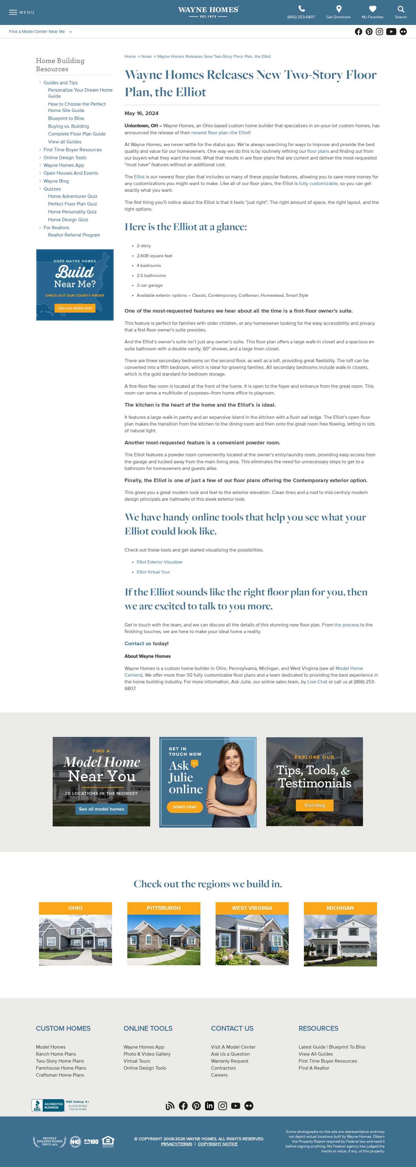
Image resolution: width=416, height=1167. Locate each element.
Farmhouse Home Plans (61, 1068)
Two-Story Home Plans (60, 1061)
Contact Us (232, 1028)
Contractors (223, 1068)
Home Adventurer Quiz (72, 196)
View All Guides (316, 1054)
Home (130, 56)
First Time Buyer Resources (73, 150)
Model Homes (50, 1047)
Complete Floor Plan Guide (77, 134)
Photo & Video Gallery (147, 1054)
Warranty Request (230, 1061)
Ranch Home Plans (56, 1054)
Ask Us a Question (230, 1054)
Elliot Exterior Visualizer (160, 562)
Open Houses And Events (71, 173)
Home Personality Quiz (72, 212)
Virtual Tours (137, 1061)
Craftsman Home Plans (60, 1075)
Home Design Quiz (68, 220)
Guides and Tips (61, 83)
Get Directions (338, 17)
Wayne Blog (56, 181)
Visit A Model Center (233, 1047)
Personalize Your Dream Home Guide (80, 93)
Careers (219, 1075)
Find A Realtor (314, 1068)
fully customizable (318, 183)
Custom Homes (63, 1028)
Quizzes (52, 189)
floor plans (318, 151)
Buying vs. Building (68, 126)
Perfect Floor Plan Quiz (72, 204)
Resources (318, 1028)
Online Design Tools (65, 158)
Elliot (139, 177)
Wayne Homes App (64, 165)
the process (346, 625)
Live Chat (317, 682)
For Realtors (56, 228)
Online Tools (148, 1028)
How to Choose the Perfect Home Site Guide (77, 107)
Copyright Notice (218, 1144)
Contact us (138, 644)
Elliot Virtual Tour (153, 572)
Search (401, 17)
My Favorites (372, 17)
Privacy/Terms (176, 1144)
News (146, 56)
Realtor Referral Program (74, 235)
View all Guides (64, 142)
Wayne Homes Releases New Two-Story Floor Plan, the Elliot (214, 56)
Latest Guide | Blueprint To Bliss (332, 1047)
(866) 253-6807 (301, 17)
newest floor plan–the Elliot (220, 133)
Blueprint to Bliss (66, 118)
